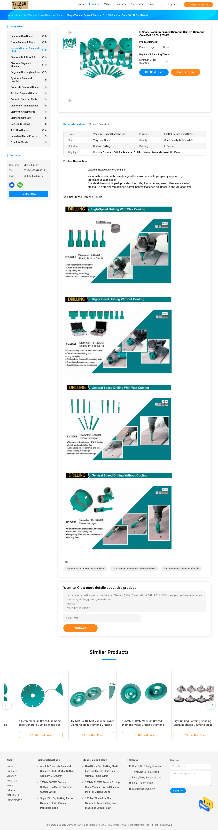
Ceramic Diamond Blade (29, 99)
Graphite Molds (29, 142)
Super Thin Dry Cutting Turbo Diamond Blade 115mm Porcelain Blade (56, 803)
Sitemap (11, 790)
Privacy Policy (14, 799)
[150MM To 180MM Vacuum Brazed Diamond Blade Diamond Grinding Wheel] (82, 693)
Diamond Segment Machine (29, 64)
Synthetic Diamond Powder (29, 79)
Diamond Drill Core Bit (29, 57)
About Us (12, 780)
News (10, 785)
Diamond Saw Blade (29, 36)
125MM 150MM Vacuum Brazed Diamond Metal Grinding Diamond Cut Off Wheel (133, 724)
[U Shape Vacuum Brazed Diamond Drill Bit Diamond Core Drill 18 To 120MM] (106, 59)
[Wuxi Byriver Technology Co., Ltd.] (20, 5)
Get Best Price (154, 72)
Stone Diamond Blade (29, 42)
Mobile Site (13, 795)
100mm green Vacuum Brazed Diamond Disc (134, 568)
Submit (80, 628)
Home (10, 766)
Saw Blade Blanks (29, 124)
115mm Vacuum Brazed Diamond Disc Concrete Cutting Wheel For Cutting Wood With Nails (29, 724)
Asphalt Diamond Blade (29, 93)
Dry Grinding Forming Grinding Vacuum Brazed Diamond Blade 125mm (182, 724)
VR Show (12, 775)
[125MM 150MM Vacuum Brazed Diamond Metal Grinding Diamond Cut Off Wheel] (134, 693)
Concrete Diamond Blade (29, 87)
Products (12, 771)
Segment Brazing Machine (29, 72)
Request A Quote (198, 4)
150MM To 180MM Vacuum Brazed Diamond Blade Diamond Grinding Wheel (82, 724)
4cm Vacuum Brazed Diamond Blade (181, 568)
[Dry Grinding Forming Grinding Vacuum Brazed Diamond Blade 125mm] (185, 693)
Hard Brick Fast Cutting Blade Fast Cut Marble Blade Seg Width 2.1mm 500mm (101, 771)
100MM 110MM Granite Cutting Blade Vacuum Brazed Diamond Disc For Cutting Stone (102, 787)
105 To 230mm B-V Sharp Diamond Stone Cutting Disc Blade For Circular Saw (100, 803)
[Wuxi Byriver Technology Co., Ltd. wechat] (20, 185)
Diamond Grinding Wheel (29, 105)
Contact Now (29, 194)
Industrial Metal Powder (29, 136)
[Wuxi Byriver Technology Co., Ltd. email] (11, 185)
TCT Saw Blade (29, 130)
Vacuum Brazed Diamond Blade (29, 49)
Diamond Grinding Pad (29, 111)
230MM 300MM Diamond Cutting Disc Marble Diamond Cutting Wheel (56, 787)
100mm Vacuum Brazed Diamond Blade (85, 568)
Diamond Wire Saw (29, 118)
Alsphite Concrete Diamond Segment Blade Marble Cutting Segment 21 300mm (57, 771)
